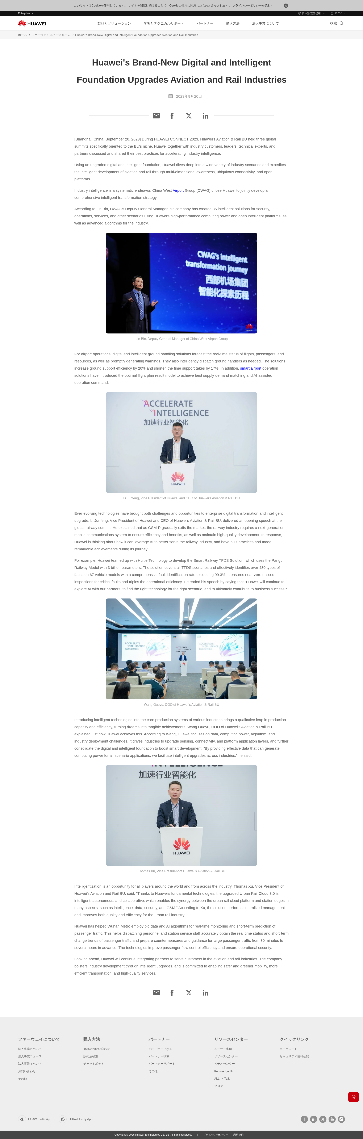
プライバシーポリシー (215, 1134)
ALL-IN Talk (222, 1078)
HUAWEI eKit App (39, 1119)
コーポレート (288, 1049)
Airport (178, 190)
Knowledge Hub (224, 1071)
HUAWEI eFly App (80, 1119)
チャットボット (93, 1063)
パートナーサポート (162, 1063)
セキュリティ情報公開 (294, 1056)
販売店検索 (90, 1056)
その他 (22, 1078)
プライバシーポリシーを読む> (252, 5)
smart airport (250, 368)
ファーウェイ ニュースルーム (51, 35)
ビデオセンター (224, 1063)
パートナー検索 (159, 1056)
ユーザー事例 (223, 1049)
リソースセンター (226, 1056)
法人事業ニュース (30, 1056)
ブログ (218, 1086)
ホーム (22, 35)
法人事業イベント (30, 1063)
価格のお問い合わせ (96, 1049)
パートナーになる (160, 1049)
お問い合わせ (27, 1071)
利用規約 (238, 1134)
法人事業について (30, 1049)
